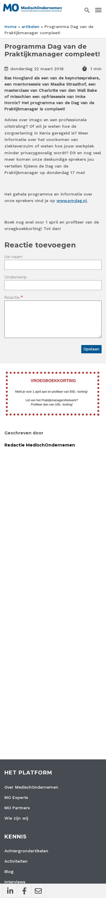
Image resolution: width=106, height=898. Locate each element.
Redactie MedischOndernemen (39, 445)
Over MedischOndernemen (31, 787)
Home (10, 26)
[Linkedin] (10, 891)
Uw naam (13, 256)
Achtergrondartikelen (26, 850)
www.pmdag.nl (72, 200)
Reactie (12, 297)
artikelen (30, 26)
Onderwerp (15, 277)
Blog (9, 871)
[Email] (38, 891)
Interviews (14, 881)
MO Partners (17, 807)
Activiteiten (16, 861)
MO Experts (16, 797)
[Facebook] (24, 891)
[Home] (32, 7)
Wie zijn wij (16, 818)
